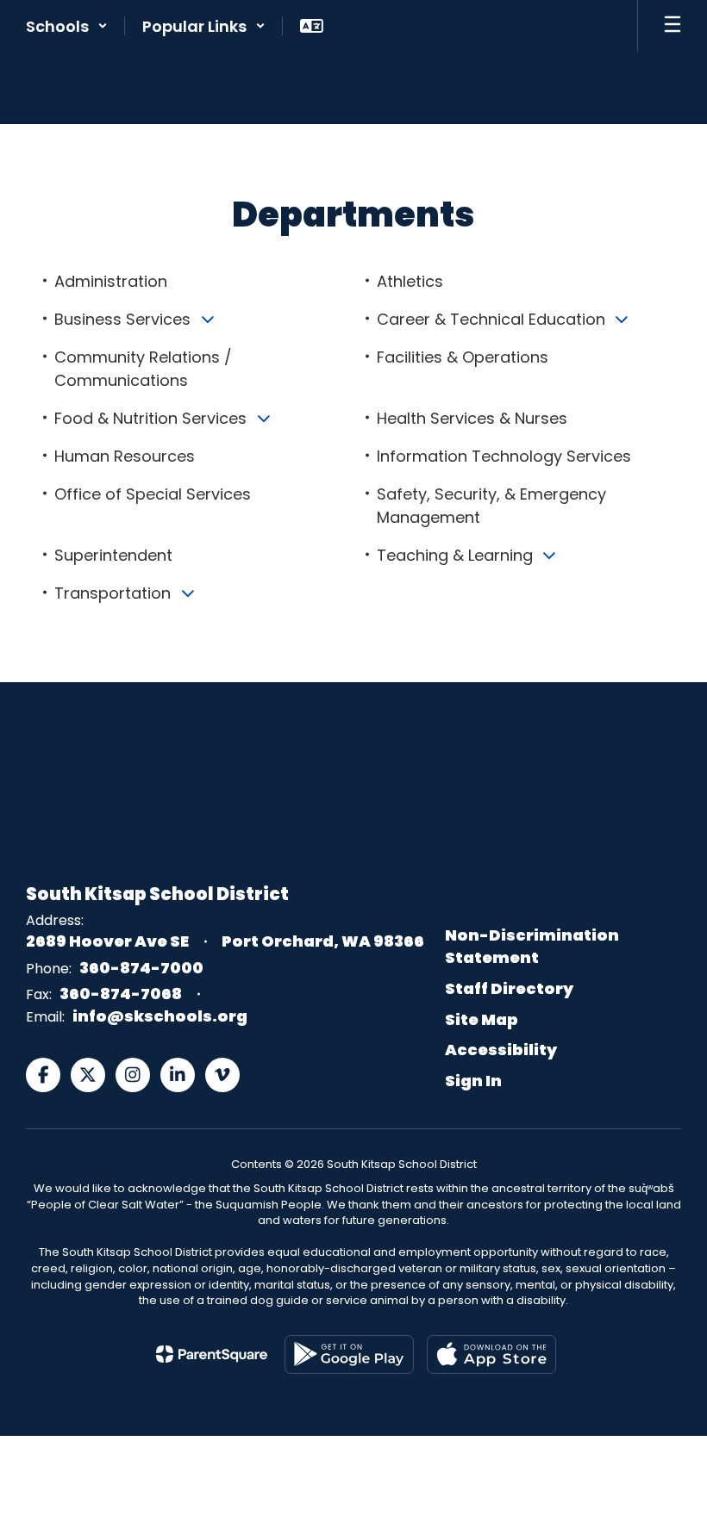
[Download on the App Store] (491, 1354)
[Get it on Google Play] (349, 1354)
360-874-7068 (120, 993)
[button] (67, 26)
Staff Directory (509, 988)
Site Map (481, 1019)
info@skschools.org (159, 1016)
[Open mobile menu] (672, 26)
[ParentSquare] (212, 1354)
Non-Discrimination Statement (532, 946)
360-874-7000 (141, 967)
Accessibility (501, 1049)
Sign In (473, 1080)
